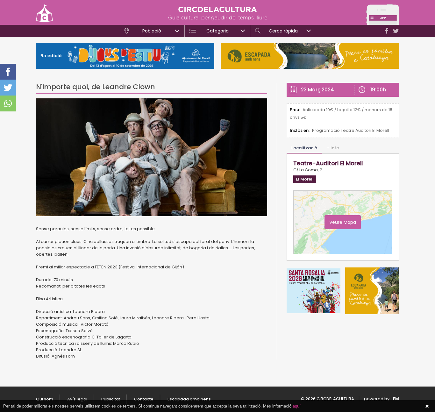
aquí (297, 406)
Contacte (143, 399)
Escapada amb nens (189, 399)
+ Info (333, 148)
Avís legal (77, 399)
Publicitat (110, 399)
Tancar (427, 406)
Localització (304, 148)
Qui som (44, 399)
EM (396, 399)
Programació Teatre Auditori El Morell (350, 130)
